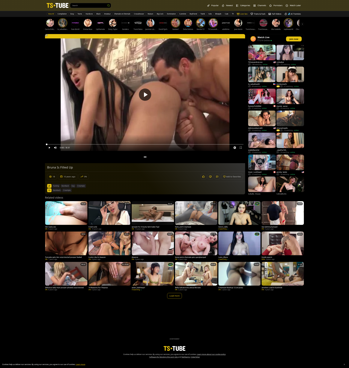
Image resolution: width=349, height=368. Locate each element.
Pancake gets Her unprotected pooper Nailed (63, 257)
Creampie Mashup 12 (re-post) (230, 287)
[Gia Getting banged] (283, 215)
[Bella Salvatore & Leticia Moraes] (196, 276)
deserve (135, 257)
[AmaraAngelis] (290, 121)
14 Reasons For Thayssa (98, 287)
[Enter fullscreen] (240, 147)
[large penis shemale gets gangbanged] (196, 246)
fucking (56, 186)
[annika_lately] (290, 165)
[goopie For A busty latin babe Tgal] (153, 215)
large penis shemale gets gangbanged (190, 257)
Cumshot (182, 14)
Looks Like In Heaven (97, 257)
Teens (80, 14)
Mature (150, 14)
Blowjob (218, 14)
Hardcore (89, 14)
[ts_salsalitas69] (262, 77)
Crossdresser (139, 14)
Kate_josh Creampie (183, 227)
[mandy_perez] (290, 99)
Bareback (56, 190)
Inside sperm (267, 257)
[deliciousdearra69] (262, 121)
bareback (65, 186)
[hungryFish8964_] (262, 99)
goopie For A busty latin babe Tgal (145, 227)
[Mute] (55, 147)
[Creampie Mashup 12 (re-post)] (239, 276)
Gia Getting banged (269, 227)
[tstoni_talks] (239, 215)
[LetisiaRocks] (290, 187)
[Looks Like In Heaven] (109, 246)
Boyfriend (193, 14)
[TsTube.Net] (57, 5)
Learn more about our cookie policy (211, 354)
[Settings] (234, 147)
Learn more (80, 364)
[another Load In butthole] (283, 276)
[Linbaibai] (290, 55)
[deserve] (153, 246)
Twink (203, 14)
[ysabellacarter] (262, 143)
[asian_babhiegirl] (153, 276)
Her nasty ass (50, 227)
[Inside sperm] (283, 246)
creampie (81, 186)
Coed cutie (92, 227)
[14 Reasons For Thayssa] (109, 276)
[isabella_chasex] (262, 187)
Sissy (72, 14)
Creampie (67, 190)
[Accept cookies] (344, 364)
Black (98, 14)
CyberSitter (195, 357)
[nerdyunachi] (290, 77)
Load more (174, 295)
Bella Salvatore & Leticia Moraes (188, 287)
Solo (210, 14)
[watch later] (48, 204)
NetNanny (186, 357)
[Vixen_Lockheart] (262, 165)
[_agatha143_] (290, 143)
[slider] (145, 144)
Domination (171, 14)
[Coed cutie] (109, 215)
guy (73, 186)
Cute (226, 14)
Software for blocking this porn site (163, 357)
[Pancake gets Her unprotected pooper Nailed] (66, 246)
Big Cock (160, 14)
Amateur (107, 14)
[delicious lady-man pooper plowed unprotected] (66, 276)
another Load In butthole (272, 287)
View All (51, 14)
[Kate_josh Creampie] (196, 215)
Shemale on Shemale (122, 14)
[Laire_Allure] (239, 246)
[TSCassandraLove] (262, 55)
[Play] (145, 95)
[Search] (108, 5)
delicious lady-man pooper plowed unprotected (64, 287)
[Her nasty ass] (66, 215)
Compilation (62, 14)
